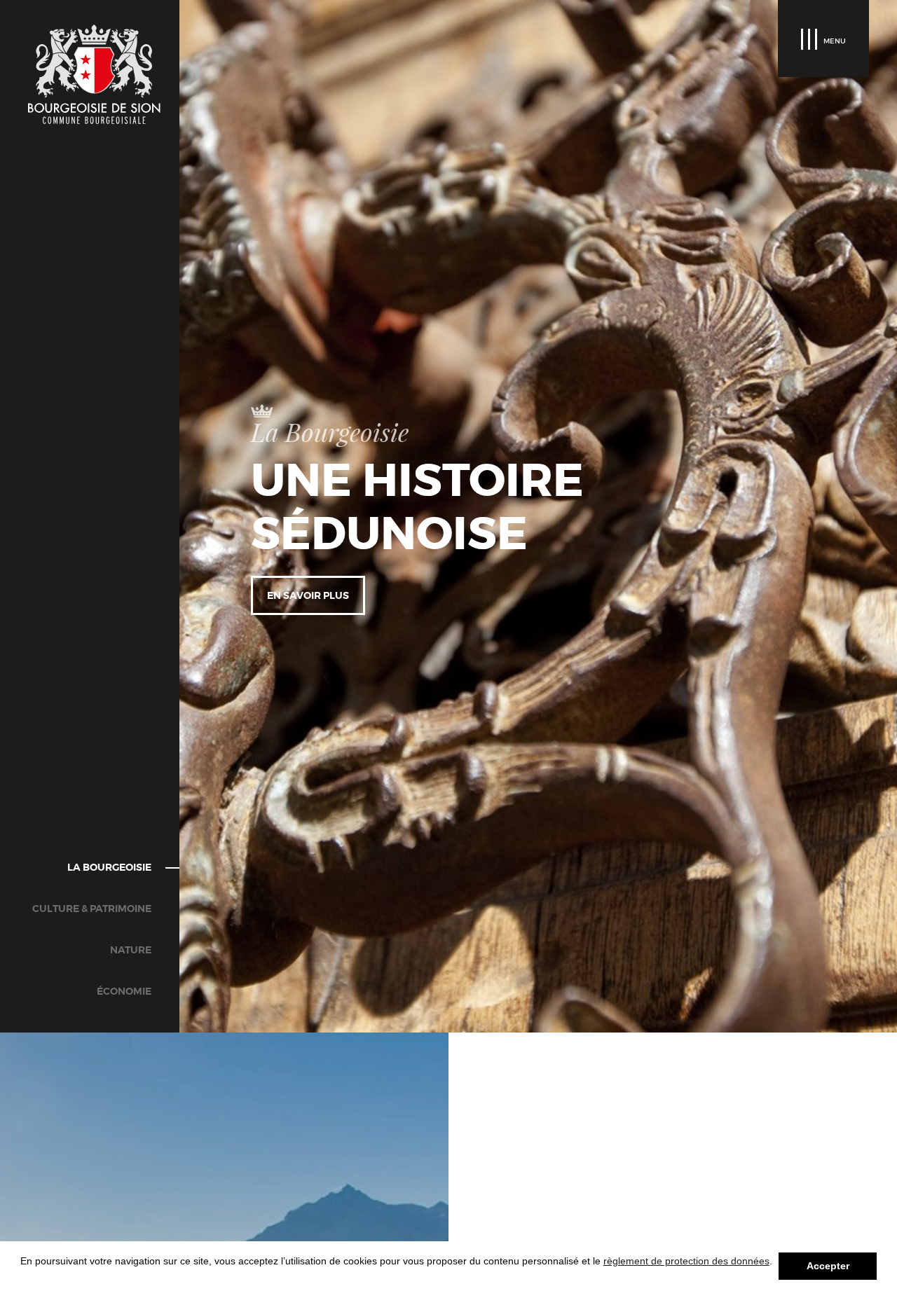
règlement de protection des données (686, 1260)
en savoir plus (308, 595)
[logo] (94, 74)
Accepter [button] (828, 1265)
